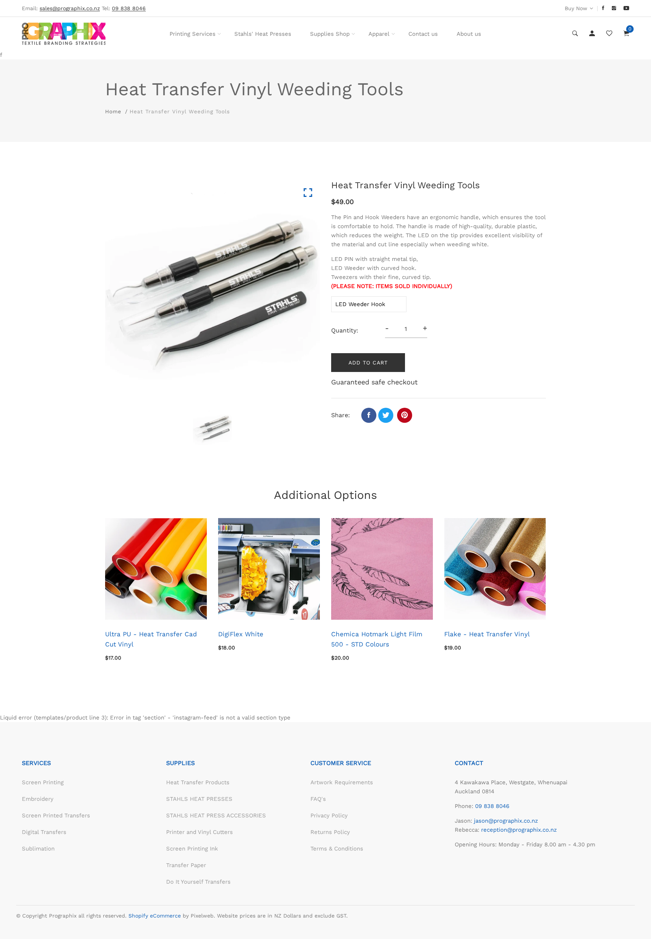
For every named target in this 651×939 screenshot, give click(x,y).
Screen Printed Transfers (56, 815)
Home (113, 111)
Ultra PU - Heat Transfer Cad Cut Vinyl (151, 639)
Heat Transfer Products (197, 782)
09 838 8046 (492, 806)
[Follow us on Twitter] (385, 415)
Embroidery (37, 799)
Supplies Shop (330, 33)
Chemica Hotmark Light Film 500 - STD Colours (376, 639)
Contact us (423, 33)
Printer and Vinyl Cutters (199, 832)
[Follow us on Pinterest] (404, 415)
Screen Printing (43, 782)
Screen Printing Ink (192, 848)
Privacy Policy (329, 815)
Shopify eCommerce (154, 916)
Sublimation (38, 848)
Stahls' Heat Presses (262, 33)
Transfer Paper (186, 865)
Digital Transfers (44, 832)
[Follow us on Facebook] (368, 415)
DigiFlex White (240, 634)
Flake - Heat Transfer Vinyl (487, 634)
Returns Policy (330, 832)
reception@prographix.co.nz (519, 829)
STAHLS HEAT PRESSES (199, 799)
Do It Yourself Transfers (198, 881)
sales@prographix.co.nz (70, 8)
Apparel (379, 33)
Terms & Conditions (336, 848)
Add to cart (368, 363)
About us (469, 33)
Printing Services (192, 33)
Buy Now (576, 8)
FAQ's (318, 799)
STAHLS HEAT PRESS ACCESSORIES (216, 815)
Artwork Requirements (341, 782)
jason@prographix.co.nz (506, 820)
